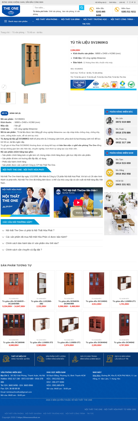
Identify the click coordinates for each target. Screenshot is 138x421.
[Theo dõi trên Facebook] (127, 2)
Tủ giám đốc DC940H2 (124, 342)
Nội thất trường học (95, 19)
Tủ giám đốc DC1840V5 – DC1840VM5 (13, 302)
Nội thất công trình (122, 19)
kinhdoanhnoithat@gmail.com (19, 392)
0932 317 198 (123, 142)
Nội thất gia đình (70, 19)
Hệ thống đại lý (100, 2)
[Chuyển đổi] (3, 231)
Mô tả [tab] (4, 113)
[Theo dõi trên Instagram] (130, 2)
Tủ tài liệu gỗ (91, 77)
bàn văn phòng (68, 11)
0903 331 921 (123, 184)
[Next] (63, 65)
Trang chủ (5, 32)
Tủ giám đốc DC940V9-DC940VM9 (68, 302)
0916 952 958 (123, 173)
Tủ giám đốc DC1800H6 (14, 342)
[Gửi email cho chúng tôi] (134, 2)
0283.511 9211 (128, 11)
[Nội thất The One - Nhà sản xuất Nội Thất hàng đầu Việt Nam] (15, 11)
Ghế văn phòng (55, 11)
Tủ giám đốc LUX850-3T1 (68, 342)
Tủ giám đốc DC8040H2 (96, 342)
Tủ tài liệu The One (119, 77)
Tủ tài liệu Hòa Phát (104, 77)
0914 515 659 (123, 163)
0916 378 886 (123, 132)
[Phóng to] (4, 86)
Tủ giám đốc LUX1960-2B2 (41, 302)
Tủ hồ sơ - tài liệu (34, 32)
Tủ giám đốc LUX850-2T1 (124, 301)
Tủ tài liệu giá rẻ (80, 77)
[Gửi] (81, 7)
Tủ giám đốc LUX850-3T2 (41, 342)
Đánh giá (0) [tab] (15, 113)
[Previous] (5, 65)
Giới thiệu (112, 2)
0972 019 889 (123, 122)
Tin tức (86, 24)
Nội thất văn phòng (47, 19)
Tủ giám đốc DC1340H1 (96, 301)
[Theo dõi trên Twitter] (132, 2)
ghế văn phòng (81, 145)
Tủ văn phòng (18, 32)
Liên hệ (122, 2)
